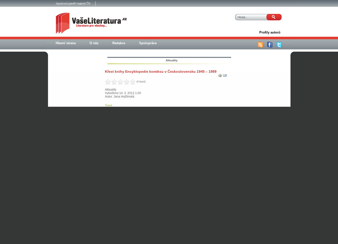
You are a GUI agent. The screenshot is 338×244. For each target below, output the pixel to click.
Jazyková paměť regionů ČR (73, 3)
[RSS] (260, 46)
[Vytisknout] (220, 76)
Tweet (108, 105)
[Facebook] (269, 46)
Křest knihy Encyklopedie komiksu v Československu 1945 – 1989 (161, 71)
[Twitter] (279, 46)
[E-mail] (225, 76)
